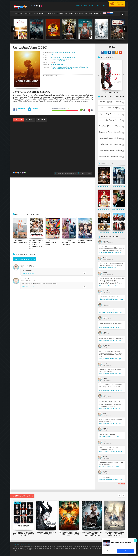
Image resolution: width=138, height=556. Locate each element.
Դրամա (68, 60)
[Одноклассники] (16, 173)
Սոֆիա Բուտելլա (56, 67)
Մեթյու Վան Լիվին (66, 68)
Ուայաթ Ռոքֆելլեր (57, 64)
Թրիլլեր (62, 60)
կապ (99, 5)
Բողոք (82, 173)
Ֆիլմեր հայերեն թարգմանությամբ (63, 52)
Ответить (26, 273)
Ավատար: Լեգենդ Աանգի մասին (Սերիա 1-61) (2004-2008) (112, 286)
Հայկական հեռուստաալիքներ (56, 13)
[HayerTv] (20, 6)
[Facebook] (34, 6)
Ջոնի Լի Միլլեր (83, 67)
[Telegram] (37, 6)
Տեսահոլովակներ (95, 13)
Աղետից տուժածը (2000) (108, 267)
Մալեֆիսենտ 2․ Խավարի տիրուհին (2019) (112, 451)
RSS (105, 5)
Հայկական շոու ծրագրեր (78, 13)
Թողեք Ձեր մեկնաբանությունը (25, 259)
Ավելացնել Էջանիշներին (86, 5)
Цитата (32, 273)
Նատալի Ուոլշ (55, 68)
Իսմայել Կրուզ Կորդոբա (70, 67)
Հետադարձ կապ (25, 545)
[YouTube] (42, 6)
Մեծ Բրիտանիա (56, 57)
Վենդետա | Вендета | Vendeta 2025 (111, 252)
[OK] (39, 6)
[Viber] (23, 173)
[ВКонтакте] (14, 173)
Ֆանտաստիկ (55, 60)
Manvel (27, 279)
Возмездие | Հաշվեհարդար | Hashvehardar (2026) (112, 299)
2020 (52, 55)
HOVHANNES (28, 265)
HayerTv (15, 545)
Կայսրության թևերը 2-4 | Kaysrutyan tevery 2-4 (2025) (112, 327)
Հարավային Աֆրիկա (69, 57)
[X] (20, 173)
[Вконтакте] (32, 6)
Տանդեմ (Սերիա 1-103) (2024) (109, 436)
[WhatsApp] (25, 173)
